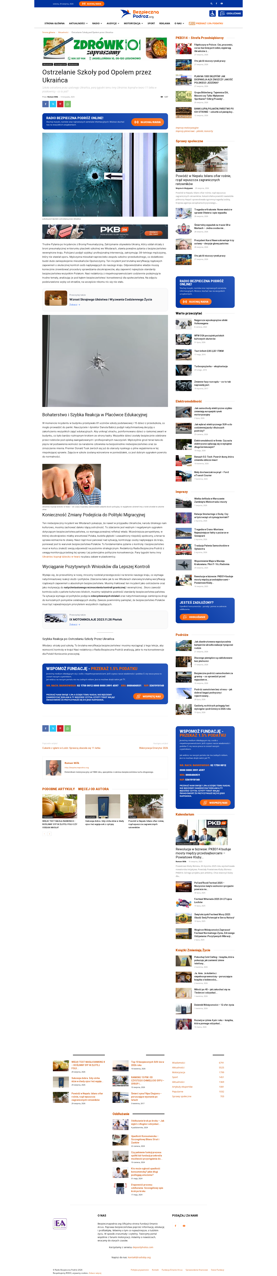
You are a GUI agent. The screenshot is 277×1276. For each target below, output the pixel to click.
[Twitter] (53, 104)
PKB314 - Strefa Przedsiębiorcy (200, 38)
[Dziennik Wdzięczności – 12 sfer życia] (184, 1008)
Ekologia (132, 817)
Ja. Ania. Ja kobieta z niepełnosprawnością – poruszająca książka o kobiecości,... (213, 976)
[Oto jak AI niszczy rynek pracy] (184, 64)
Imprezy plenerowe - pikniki (187, 844)
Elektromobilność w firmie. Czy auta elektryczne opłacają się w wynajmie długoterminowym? (213, 443)
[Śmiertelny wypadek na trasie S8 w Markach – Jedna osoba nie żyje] (184, 228)
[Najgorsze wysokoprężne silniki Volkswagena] (184, 324)
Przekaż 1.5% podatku (209, 23)
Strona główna (55, 23)
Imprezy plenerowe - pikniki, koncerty (194, 131)
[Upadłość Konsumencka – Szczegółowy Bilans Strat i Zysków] (121, 1140)
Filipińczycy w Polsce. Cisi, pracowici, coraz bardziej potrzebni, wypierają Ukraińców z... (213, 47)
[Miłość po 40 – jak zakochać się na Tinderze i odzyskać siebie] (184, 993)
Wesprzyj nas (151, 696)
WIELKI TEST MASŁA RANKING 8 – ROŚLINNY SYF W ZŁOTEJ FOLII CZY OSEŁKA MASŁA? (59, 824)
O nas (178, 23)
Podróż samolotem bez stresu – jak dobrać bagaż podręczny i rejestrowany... (213, 692)
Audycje (112, 23)
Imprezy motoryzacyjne (187, 127)
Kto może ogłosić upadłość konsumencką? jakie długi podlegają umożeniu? (145, 1171)
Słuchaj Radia (94, 4)
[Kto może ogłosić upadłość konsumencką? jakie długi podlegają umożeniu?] (121, 1172)
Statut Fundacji (217, 1269)
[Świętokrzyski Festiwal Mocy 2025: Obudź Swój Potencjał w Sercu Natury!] (184, 918)
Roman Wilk (52, 97)
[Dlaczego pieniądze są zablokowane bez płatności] (184, 661)
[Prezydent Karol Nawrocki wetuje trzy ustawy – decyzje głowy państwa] (184, 244)
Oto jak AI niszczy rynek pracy (209, 61)
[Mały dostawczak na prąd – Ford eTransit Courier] (184, 476)
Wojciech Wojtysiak (184, 188)
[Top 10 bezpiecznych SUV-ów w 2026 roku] (121, 1065)
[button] (211, 3)
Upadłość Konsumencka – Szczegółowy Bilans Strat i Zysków (145, 1139)
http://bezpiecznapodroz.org (77, 767)
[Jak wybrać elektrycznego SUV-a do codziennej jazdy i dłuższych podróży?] (184, 428)
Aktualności (77, 23)
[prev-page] (44, 834)
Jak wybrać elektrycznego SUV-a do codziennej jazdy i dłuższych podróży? (213, 427)
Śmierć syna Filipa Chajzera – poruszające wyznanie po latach (146, 1096)
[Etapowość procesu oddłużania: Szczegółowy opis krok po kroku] (121, 1188)
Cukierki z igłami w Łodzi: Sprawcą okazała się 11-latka (71, 748)
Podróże (182, 635)
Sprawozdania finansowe (197, 1269)
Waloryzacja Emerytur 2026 (153, 748)
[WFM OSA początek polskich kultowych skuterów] (184, 339)
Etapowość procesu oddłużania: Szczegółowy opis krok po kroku (147, 1187)
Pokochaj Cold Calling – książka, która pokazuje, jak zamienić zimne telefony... (214, 960)
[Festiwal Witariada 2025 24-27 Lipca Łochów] (184, 902)
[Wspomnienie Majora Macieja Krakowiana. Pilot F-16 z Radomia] (184, 564)
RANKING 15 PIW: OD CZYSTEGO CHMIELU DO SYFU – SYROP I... (147, 1080)
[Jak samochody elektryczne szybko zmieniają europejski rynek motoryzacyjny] (184, 412)
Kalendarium (185, 814)
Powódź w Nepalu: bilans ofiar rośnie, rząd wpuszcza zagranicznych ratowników (146, 824)
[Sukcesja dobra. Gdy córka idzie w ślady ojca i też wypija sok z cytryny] (105, 806)
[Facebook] (216, 3)
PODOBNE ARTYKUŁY (58, 789)
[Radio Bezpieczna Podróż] (140, 13)
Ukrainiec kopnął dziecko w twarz (61, 556)
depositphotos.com (143, 1247)
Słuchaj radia (150, 122)
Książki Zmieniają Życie (193, 950)
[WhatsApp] (67, 104)
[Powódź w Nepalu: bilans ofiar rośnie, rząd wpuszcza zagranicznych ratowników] (148, 806)
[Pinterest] (60, 104)
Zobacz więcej (95, 1273)
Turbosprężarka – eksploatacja (211, 366)
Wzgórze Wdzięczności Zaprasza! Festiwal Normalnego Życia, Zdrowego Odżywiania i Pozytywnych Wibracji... (214, 933)
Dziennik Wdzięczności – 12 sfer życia (214, 1005)
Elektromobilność (189, 401)
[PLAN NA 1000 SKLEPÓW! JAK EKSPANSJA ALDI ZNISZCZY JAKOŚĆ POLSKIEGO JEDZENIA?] (184, 80)
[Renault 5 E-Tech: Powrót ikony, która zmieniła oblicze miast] (184, 460)
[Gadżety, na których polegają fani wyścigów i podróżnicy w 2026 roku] (184, 709)
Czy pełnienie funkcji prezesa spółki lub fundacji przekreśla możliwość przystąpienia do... (147, 1155)
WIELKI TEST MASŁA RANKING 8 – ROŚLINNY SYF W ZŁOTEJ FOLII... (88, 1065)
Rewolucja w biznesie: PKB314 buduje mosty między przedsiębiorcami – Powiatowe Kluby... (213, 579)
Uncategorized (60, 64)
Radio (96, 23)
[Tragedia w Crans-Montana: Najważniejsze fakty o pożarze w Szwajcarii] (184, 533)
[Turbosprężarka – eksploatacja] (184, 370)
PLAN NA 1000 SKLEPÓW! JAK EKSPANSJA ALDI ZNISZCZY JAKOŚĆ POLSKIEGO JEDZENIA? (213, 79)
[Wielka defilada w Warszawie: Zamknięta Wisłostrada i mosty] (184, 502)
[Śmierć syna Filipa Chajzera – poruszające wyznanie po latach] (121, 1097)
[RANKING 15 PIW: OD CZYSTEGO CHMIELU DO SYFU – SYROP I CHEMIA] (121, 1081)
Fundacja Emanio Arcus (172, 1269)
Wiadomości (73, 64)
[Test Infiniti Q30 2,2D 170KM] (184, 354)
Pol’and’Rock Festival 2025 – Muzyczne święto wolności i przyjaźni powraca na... (213, 886)
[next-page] (49, 834)
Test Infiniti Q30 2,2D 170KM (209, 351)
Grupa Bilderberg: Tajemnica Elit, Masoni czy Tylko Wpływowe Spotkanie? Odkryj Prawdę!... (211, 95)
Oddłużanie (197, 617)
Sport (151, 23)
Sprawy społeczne (189, 141)
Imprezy (182, 492)
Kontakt (155, 1269)
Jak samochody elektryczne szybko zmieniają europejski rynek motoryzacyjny (213, 411)
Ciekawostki (48, 817)
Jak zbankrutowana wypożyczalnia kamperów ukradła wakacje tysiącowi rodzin (213, 644)
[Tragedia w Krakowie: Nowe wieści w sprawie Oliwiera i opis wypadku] (184, 213)
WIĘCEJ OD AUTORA (93, 789)
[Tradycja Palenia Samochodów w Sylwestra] (184, 549)
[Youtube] (221, 3)
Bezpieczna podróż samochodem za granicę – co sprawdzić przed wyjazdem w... (213, 676)
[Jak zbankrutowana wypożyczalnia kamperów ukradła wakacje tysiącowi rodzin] (184, 645)
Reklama (164, 23)
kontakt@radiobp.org (139, 1257)
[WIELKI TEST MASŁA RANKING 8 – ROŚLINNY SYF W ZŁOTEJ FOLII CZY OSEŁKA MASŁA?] (62, 806)
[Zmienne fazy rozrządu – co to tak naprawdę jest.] (184, 385)
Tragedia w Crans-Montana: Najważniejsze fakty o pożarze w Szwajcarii (211, 532)
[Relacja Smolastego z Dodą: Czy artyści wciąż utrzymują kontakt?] (184, 518)
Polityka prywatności (140, 1269)
